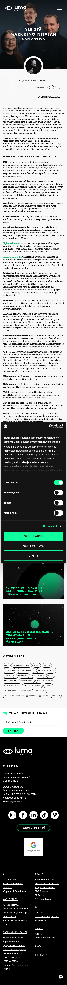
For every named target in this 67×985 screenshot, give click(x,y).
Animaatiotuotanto (21, 665)
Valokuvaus (41, 891)
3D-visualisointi (43, 899)
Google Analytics (26, 670)
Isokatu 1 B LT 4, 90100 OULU (20, 794)
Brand (39, 874)
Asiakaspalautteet (45, 937)
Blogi (39, 945)
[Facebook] (23, 815)
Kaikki (6, 665)
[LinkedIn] (33, 815)
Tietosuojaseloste (12, 801)
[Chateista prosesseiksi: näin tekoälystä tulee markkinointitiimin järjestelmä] (57, 636)
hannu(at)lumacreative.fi (16, 777)
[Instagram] (12, 815)
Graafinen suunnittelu (47, 883)
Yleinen (45, 696)
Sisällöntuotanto (45, 681)
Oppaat (56, 87)
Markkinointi (42, 87)
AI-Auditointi (10, 879)
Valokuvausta (10, 691)
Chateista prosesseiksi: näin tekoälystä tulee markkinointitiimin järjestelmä (27, 636)
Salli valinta (33, 546)
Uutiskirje (40, 920)
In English (42, 955)
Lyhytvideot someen (14, 945)
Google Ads (9, 670)
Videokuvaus (40, 691)
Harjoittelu (9, 675)
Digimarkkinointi (11, 243)
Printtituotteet (10, 681)
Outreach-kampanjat (14, 949)
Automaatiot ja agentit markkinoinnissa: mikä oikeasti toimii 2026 (24, 591)
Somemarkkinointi (13, 953)
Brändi (37, 665)
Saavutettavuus (26, 681)
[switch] (58, 492)
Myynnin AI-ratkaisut (15, 891)
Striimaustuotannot (32, 686)
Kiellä (33, 556)
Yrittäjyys (56, 696)
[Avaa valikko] (59, 8)
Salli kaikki (33, 536)
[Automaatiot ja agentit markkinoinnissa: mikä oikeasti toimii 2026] (57, 590)
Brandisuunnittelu (45, 879)
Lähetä (13, 730)
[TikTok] (44, 815)
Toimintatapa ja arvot (47, 916)
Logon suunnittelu (45, 887)
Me (37, 907)
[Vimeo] (55, 815)
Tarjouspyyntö (33, 827)
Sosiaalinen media (12, 256)
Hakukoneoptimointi (47, 670)
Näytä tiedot (50, 526)
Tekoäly (48, 686)
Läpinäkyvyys (23, 675)
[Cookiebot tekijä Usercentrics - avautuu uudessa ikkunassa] (49, 426)
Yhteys (39, 912)
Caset (39, 928)
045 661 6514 (10, 780)
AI (4, 874)
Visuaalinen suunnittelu (14, 696)
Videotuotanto (43, 895)
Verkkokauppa (26, 691)
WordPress (33, 696)
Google (46, 665)
